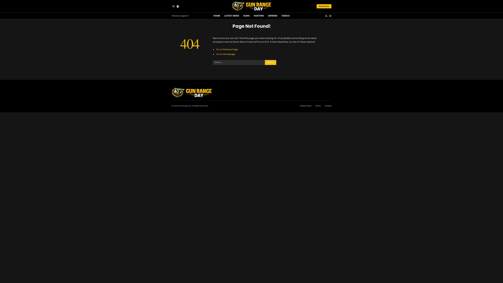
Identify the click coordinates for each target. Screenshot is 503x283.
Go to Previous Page (227, 49)
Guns (246, 15)
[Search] (326, 16)
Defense (272, 15)
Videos (285, 15)
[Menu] (330, 16)
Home (217, 15)
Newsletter (324, 6)
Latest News (231, 15)
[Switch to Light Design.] (173, 6)
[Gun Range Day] (251, 6)
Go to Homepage (225, 54)
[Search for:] (239, 62)
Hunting (259, 15)
